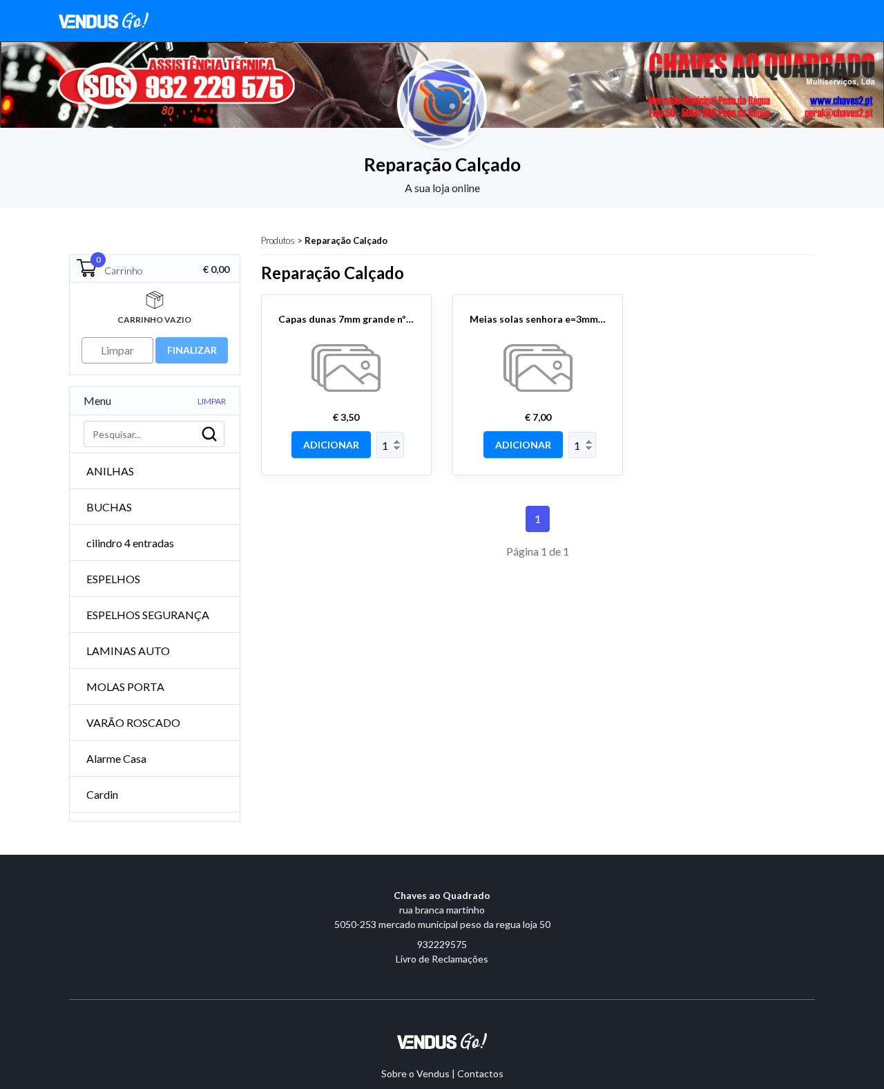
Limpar (212, 401)
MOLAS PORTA (125, 686)
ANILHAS (110, 470)
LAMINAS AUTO (128, 650)
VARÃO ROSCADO (133, 722)
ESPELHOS (113, 578)
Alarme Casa (116, 758)
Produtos (278, 240)
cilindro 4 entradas (130, 542)
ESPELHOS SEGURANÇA (147, 614)
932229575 (442, 944)
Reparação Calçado (346, 240)
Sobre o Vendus (415, 1073)
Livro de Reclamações (442, 959)
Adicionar (331, 445)
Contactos (480, 1073)
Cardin (102, 794)
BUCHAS (109, 506)
